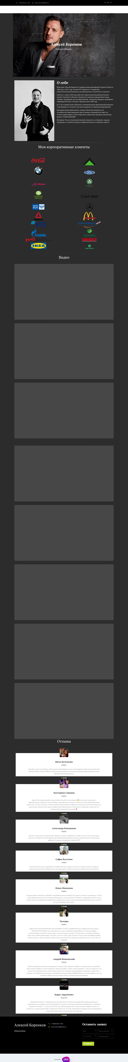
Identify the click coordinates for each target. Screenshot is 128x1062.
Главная (65, 9)
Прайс (102, 9)
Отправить (88, 1044)
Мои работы (83, 9)
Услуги (74, 9)
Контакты (94, 9)
